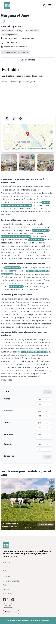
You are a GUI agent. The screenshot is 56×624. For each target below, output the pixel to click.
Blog (5, 570)
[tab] (25, 527)
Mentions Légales (11, 581)
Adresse (6, 562)
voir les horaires (28, 60)
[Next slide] (51, 163)
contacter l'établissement (15, 46)
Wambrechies (7, 193)
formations (11, 612)
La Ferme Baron (10, 523)
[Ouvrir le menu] (49, 5)
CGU (5, 585)
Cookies (6, 589)
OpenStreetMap (32, 148)
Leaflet (22, 148)
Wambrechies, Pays (9, 527)
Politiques (7, 593)
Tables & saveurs (46, 524)
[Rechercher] (44, 5)
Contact (7, 576)
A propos (7, 566)
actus (8, 605)
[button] (28, 134)
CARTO (49, 148)
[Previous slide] (5, 163)
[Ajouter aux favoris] (3, 21)
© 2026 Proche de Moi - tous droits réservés (28, 620)
